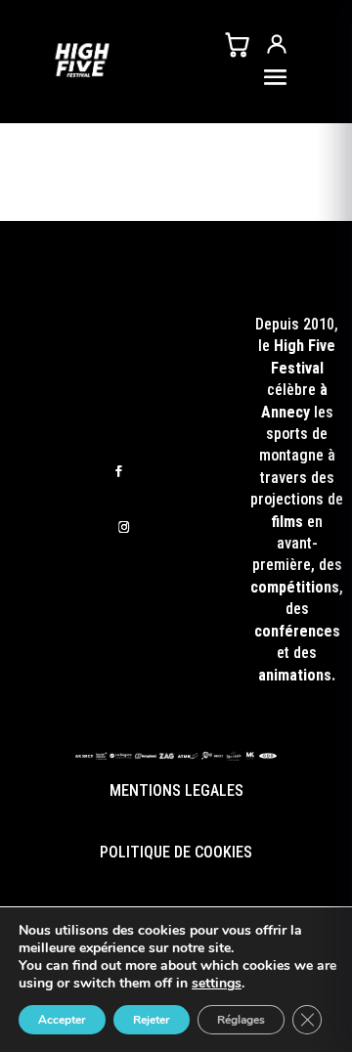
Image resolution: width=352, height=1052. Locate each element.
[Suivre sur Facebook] (118, 472)
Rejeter (151, 1020)
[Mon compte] (276, 44)
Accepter (62, 1020)
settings (217, 983)
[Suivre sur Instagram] (124, 527)
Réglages (241, 1020)
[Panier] (236, 44)
